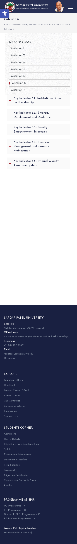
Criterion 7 (18, 90)
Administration (12, 396)
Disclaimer (9, 358)
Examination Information (17, 454)
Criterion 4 (18, 69)
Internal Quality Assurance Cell (27, 25)
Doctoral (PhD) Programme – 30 (22, 514)
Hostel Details (12, 439)
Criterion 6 (19, 83)
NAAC (48, 25)
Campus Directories (14, 406)
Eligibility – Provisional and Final (21, 444)
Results (8, 486)
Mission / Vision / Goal (16, 390)
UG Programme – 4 (14, 506)
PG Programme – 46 (15, 510)
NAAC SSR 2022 (62, 25)
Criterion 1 (17, 48)
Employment (11, 411)
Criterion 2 (18, 55)
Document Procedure (15, 460)
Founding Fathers (13, 380)
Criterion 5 (18, 76)
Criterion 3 (18, 62)
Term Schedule (12, 465)
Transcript (9, 470)
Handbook (9, 385)
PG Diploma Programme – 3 (19, 519)
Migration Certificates (16, 475)
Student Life (11, 416)
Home (7, 25)
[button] (4, 13)
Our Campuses (12, 401)
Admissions (10, 434)
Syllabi (7, 449)
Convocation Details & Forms (20, 480)
